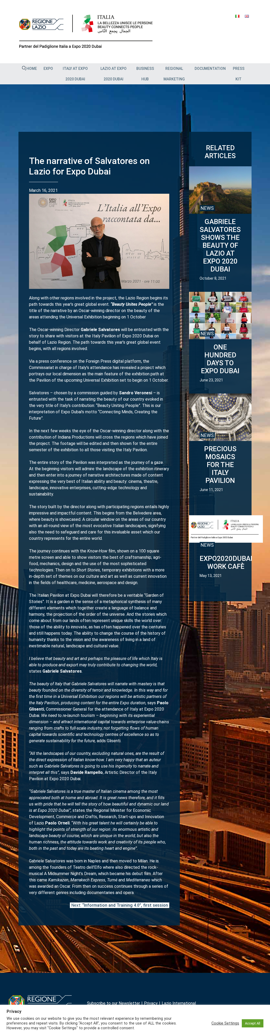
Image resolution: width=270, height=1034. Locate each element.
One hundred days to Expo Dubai (220, 359)
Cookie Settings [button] (225, 1023)
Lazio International (179, 1003)
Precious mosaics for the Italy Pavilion (220, 464)
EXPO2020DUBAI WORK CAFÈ (226, 562)
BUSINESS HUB (145, 73)
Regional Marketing (174, 73)
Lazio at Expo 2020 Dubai (113, 73)
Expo (48, 68)
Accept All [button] (252, 1023)
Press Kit (238, 73)
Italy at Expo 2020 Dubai (75, 73)
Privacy (151, 1003)
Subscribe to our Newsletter (113, 1003)
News (207, 208)
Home (31, 68)
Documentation (210, 68)
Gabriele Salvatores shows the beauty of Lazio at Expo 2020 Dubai (220, 245)
